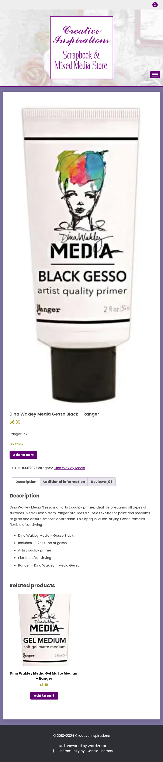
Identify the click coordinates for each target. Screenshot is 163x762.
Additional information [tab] (63, 481)
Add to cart (23, 454)
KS (61, 745)
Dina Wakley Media (69, 468)
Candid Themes (100, 750)
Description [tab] (26, 481)
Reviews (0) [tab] (101, 481)
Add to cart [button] (44, 695)
